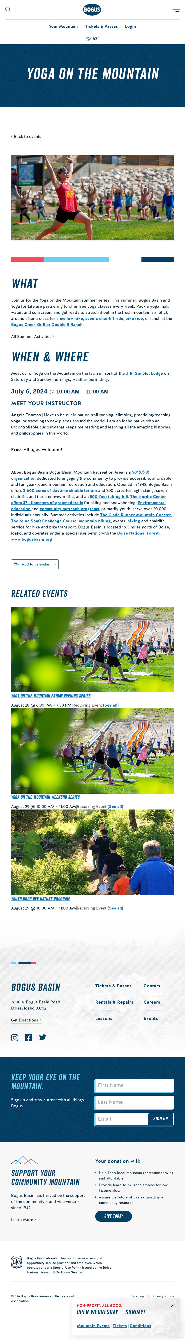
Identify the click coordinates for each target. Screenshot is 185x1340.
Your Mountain (63, 26)
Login (130, 26)
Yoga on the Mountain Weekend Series (45, 797)
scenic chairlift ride (104, 318)
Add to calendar (36, 564)
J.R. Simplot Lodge (144, 373)
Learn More (22, 1219)
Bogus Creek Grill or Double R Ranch (47, 324)
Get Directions (24, 1020)
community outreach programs (69, 508)
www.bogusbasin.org (31, 539)
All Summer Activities (31, 336)
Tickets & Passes (101, 26)
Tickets (120, 1325)
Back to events (27, 136)
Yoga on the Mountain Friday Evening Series (50, 696)
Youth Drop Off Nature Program (40, 899)
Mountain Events (93, 1325)
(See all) (111, 705)
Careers (151, 1002)
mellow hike (71, 318)
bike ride (134, 318)
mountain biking (95, 520)
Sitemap (138, 1296)
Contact (151, 986)
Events (150, 1018)
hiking (133, 520)
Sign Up (160, 1119)
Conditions (140, 1325)
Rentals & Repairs (114, 1002)
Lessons (103, 1018)
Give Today (113, 1216)
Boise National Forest (138, 533)
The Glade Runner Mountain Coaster (135, 514)
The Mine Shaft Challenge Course (43, 520)
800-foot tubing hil (108, 496)
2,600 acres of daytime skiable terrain (60, 490)
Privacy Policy (163, 1296)
